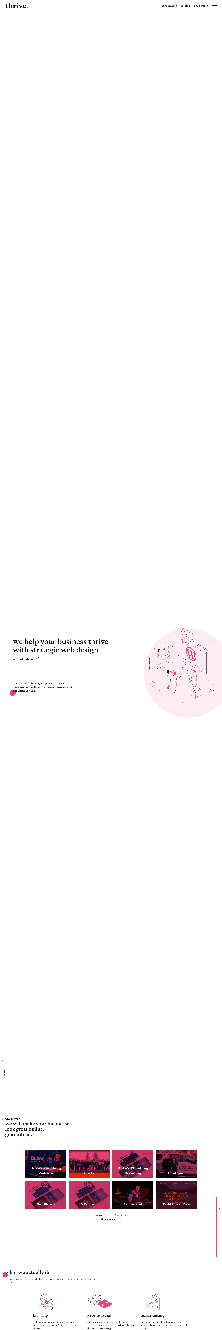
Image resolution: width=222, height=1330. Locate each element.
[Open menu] (214, 5)
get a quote (201, 5)
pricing (185, 5)
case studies (169, 5)
